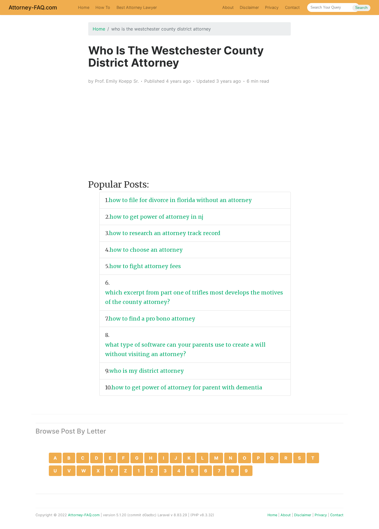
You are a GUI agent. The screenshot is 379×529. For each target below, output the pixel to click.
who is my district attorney (147, 370)
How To (102, 7)
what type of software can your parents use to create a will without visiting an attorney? (185, 349)
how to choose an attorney (147, 249)
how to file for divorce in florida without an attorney (181, 200)
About (228, 7)
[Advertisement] (189, 128)
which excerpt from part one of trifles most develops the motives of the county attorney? (194, 297)
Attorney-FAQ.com (33, 7)
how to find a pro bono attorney (153, 318)
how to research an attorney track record (165, 233)
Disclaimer (249, 7)
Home (83, 7)
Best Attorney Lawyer (137, 7)
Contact (292, 7)
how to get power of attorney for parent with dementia (188, 387)
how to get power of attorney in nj (157, 216)
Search (361, 8)
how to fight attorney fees (145, 266)
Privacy (272, 7)
